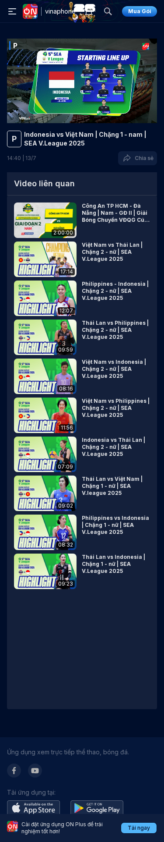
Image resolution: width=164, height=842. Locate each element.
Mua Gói (139, 11)
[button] (82, 220)
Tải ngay (139, 827)
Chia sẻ (143, 158)
